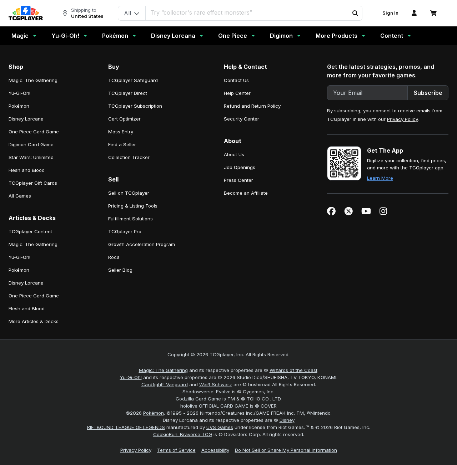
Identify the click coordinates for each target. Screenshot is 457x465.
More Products (336, 35)
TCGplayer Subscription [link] (135, 106)
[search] (247, 12)
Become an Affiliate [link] (246, 193)
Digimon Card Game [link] (31, 144)
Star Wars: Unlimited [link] (31, 157)
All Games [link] (20, 196)
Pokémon (115, 35)
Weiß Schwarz (215, 384)
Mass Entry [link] (120, 131)
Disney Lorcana (173, 35)
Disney (287, 420)
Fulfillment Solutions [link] (130, 218)
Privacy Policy (402, 119)
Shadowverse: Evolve (206, 391)
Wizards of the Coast (293, 370)
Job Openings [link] (239, 167)
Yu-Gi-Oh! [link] (19, 93)
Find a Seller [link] (122, 144)
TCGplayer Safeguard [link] (133, 80)
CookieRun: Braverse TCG (182, 434)
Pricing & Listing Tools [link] (132, 206)
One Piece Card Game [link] (34, 131)
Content (391, 35)
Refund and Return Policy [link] (252, 106)
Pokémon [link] (19, 106)
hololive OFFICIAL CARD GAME (214, 406)
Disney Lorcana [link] (26, 119)
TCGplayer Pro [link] (124, 231)
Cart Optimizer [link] (124, 119)
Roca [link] (114, 257)
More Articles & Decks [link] (34, 321)
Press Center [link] (238, 180)
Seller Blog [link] (120, 270)
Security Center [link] (241, 119)
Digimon (281, 35)
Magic (20, 35)
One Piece (232, 35)
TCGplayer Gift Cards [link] (33, 183)
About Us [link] (234, 154)
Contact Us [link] (236, 80)
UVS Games (219, 427)
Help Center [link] (237, 93)
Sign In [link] (390, 13)
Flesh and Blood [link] (27, 170)
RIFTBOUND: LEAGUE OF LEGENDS (126, 427)
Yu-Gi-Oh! (65, 35)
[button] (355, 13)
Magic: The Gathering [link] (33, 80)
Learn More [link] (380, 178)
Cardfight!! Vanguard (164, 384)
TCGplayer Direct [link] (127, 93)
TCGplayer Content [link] (30, 231)
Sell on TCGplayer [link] (128, 193)
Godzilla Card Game (198, 399)
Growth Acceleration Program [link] (141, 244)
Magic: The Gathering (163, 370)
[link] (26, 13)
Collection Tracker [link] (129, 157)
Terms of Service (176, 450)
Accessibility (215, 450)
